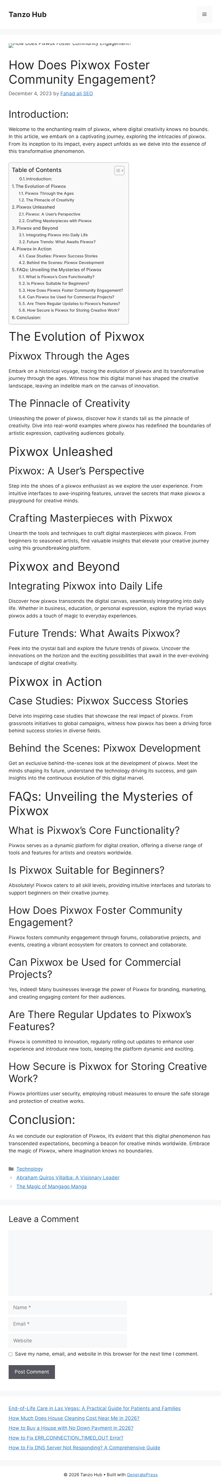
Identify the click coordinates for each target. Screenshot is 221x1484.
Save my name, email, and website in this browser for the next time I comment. (107, 1354)
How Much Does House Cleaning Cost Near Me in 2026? (74, 1418)
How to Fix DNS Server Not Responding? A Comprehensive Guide (84, 1448)
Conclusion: (28, 317)
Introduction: (39, 178)
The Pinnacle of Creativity (50, 200)
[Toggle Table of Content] (116, 170)
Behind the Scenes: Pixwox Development (65, 262)
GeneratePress (142, 1474)
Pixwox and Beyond (37, 228)
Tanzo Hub (28, 14)
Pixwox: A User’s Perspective (53, 214)
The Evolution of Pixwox (41, 186)
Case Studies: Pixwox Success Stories (62, 256)
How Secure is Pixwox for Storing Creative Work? (73, 310)
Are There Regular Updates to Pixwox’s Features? (73, 303)
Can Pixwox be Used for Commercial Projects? (70, 297)
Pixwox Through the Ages (49, 193)
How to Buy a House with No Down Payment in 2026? (71, 1428)
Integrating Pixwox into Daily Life (57, 235)
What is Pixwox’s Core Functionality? (60, 276)
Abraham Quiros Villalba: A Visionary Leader (67, 1177)
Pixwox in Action (34, 249)
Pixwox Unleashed (35, 207)
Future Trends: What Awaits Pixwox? (61, 241)
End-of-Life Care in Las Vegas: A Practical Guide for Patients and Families (95, 1408)
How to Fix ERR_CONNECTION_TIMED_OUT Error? (66, 1438)
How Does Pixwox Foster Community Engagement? (75, 290)
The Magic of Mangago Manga (51, 1186)
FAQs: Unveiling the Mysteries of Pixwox (59, 269)
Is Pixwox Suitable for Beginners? (58, 283)
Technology (29, 1169)
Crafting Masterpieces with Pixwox (59, 220)
